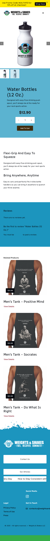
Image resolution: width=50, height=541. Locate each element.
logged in (18, 235)
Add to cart (25, 128)
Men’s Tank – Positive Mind (23, 302)
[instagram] (27, 496)
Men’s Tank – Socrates (20, 354)
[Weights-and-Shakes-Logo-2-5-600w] (25, 440)
